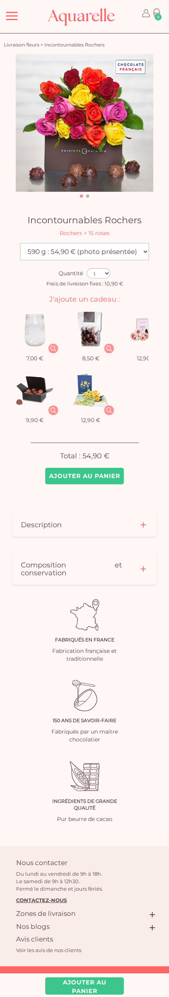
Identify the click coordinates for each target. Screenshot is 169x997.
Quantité (71, 273)
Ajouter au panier (84, 476)
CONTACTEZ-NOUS (41, 900)
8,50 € (90, 358)
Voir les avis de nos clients (48, 950)
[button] (81, 196)
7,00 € (34, 358)
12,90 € (146, 358)
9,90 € (35, 420)
